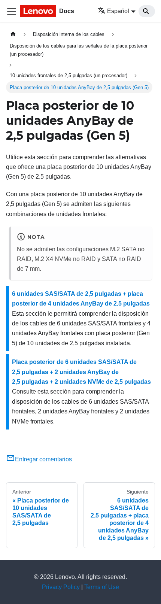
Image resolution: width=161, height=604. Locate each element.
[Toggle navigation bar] (11, 11)
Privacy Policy (61, 587)
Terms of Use (101, 587)
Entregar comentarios (43, 459)
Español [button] (118, 11)
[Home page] (13, 34)
